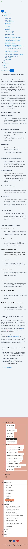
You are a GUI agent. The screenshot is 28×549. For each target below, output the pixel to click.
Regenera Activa (8, 20)
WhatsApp (9, 367)
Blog (4, 62)
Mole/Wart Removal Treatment (11, 56)
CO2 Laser (7, 26)
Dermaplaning (8, 25)
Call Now (4, 367)
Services (5, 15)
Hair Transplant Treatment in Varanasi (13, 39)
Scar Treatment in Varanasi (11, 53)
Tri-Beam (5, 60)
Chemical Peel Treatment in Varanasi (13, 45)
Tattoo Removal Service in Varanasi (12, 40)
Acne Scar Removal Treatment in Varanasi (14, 54)
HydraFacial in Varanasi (10, 42)
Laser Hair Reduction (9, 32)
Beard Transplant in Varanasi (11, 51)
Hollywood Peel (8, 57)
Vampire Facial (8, 28)
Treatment (6, 35)
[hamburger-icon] (2, 11)
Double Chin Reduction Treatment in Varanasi (15, 46)
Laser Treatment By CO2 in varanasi (13, 48)
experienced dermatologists (13, 336)
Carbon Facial (8, 18)
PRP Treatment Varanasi (10, 43)
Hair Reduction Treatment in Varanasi (13, 37)
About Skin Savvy (7, 14)
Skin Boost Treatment (9, 21)
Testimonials (6, 64)
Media (5, 65)
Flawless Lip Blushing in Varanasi (12, 50)
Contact (5, 67)
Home (5, 12)
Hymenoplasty (8, 23)
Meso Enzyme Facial (9, 31)
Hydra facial (7, 29)
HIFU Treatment (8, 17)
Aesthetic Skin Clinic (9, 34)
